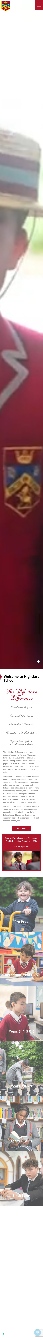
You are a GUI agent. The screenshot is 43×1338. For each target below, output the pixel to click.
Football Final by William (20, 1311)
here (27, 847)
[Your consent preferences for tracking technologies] (4, 1334)
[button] (17, 1277)
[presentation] (2, 1259)
